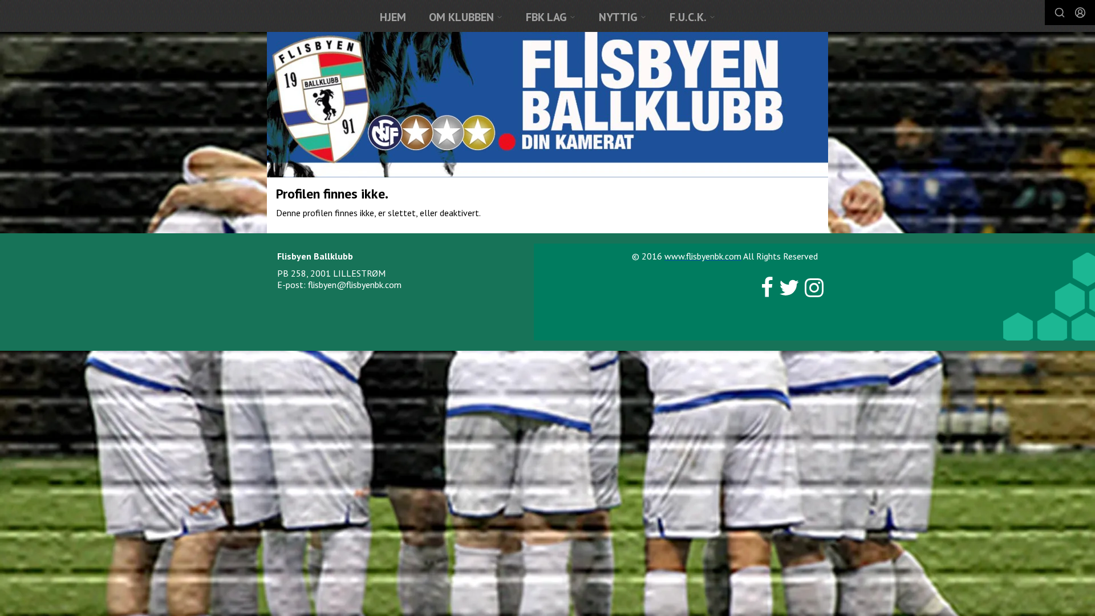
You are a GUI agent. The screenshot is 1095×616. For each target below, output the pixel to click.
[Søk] (1059, 12)
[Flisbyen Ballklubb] (547, 104)
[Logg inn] (1080, 12)
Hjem (393, 17)
